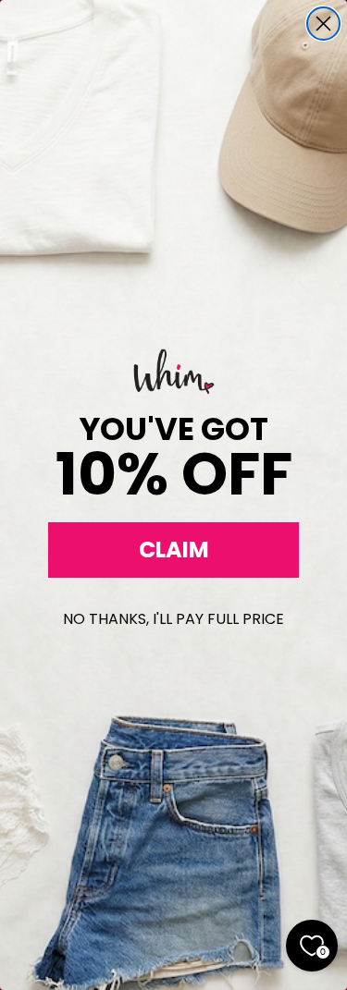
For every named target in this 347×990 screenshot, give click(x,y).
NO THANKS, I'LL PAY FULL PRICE (173, 618)
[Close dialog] (323, 23)
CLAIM (174, 549)
